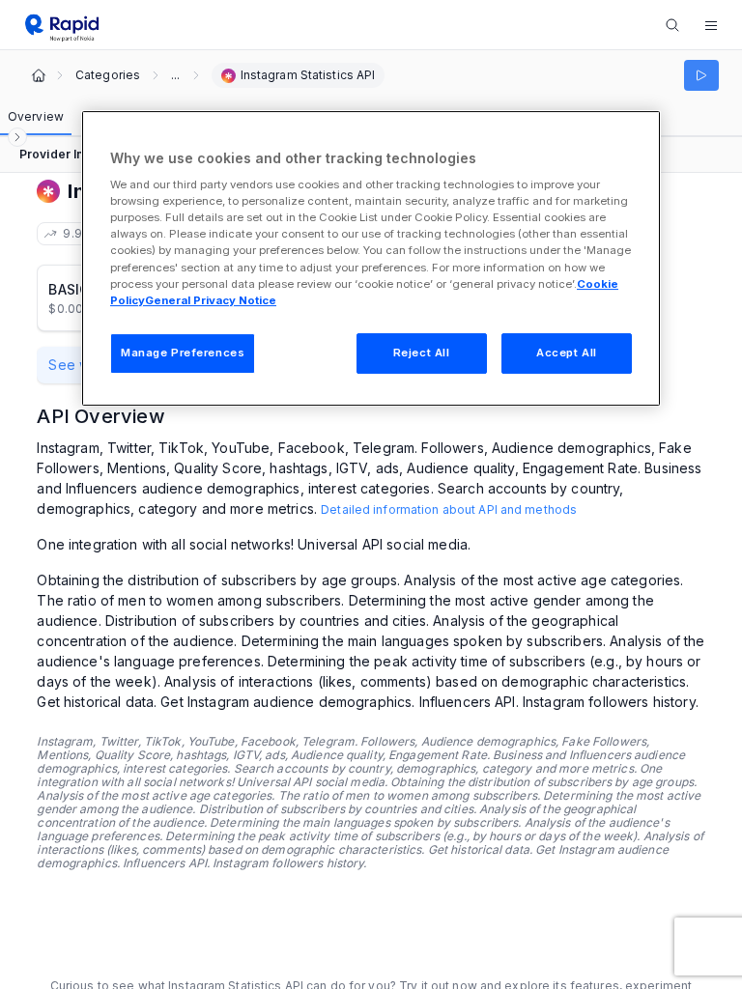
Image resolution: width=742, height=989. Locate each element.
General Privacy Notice (210, 300)
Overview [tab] (36, 116)
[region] (371, 258)
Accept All (566, 352)
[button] (711, 25)
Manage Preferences (182, 352)
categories (107, 75)
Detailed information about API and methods (449, 509)
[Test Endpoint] (701, 75)
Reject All (421, 352)
